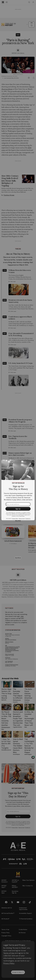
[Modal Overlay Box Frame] (18, 490)
